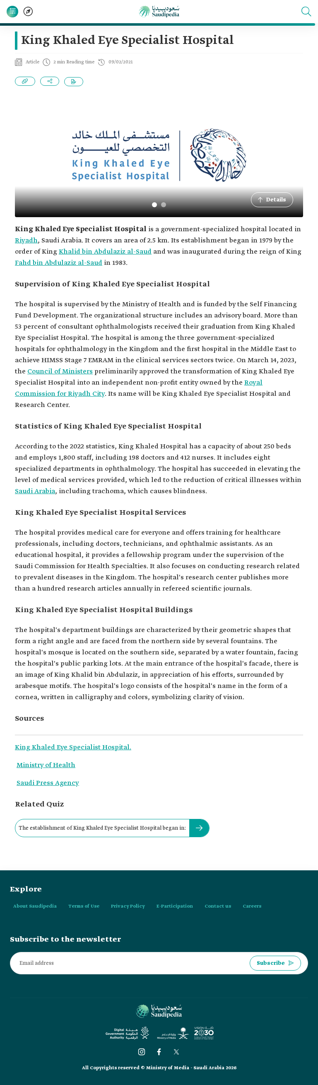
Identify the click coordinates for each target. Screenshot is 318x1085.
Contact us (218, 906)
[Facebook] (159, 1052)
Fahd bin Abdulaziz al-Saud (58, 263)
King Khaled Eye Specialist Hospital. (73, 747)
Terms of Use (83, 906)
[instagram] (141, 1052)
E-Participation (175, 906)
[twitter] (176, 1052)
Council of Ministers (60, 371)
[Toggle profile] (12, 11)
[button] (306, 12)
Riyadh (26, 240)
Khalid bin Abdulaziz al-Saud (105, 251)
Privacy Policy (128, 906)
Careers (252, 906)
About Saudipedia (35, 906)
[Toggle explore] (28, 12)
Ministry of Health (46, 765)
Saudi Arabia (35, 491)
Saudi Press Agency (48, 783)
